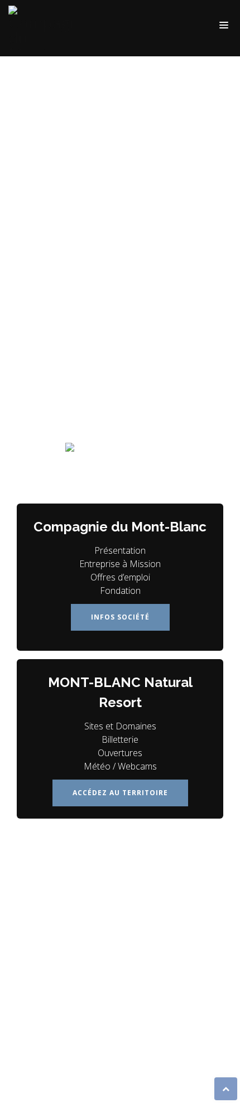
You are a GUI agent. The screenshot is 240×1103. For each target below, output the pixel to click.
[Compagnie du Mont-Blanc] (44, 28)
